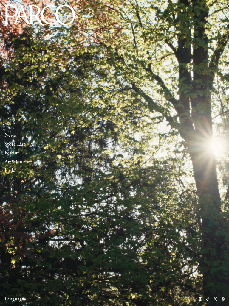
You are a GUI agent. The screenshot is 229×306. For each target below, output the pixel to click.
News (10, 135)
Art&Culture (18, 161)
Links (10, 170)
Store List (14, 143)
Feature (12, 152)
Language (14, 299)
